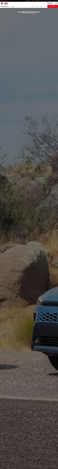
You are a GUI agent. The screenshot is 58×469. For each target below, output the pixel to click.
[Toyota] (2, 3)
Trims (45, 6)
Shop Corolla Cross (52, 6)
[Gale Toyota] (6, 3)
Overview (32, 6)
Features (41, 6)
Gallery (37, 6)
